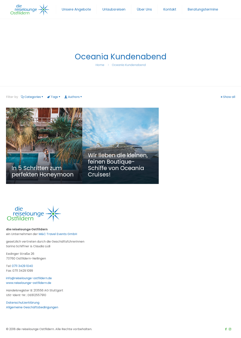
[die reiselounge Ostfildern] (30, 9)
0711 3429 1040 (22, 266)
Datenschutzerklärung (22, 302)
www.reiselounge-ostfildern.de (28, 283)
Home (99, 65)
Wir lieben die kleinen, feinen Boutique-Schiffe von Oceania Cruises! (118, 164)
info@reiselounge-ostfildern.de (29, 278)
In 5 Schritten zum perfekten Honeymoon (43, 171)
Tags (54, 97)
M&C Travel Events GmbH (58, 234)
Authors (74, 97)
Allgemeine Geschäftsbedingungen (32, 307)
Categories (32, 97)
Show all (229, 97)
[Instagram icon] (230, 329)
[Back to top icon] (223, 330)
